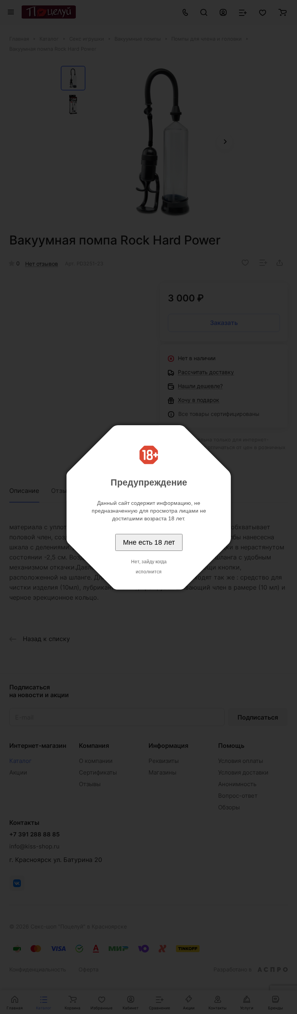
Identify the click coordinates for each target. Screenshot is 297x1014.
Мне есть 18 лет (149, 542)
